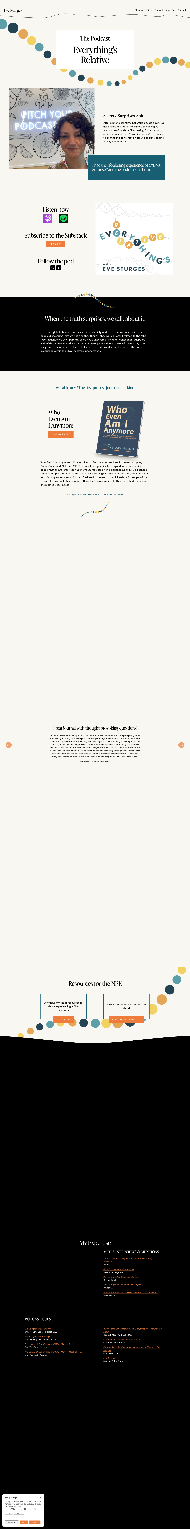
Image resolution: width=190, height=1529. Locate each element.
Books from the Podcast (126, 1019)
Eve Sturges (13, 10)
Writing (149, 10)
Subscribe (55, 244)
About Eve (170, 10)
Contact (182, 10)
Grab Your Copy (61, 434)
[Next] (181, 745)
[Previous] (9, 745)
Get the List (63, 1019)
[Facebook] (58, 267)
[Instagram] (52, 267)
